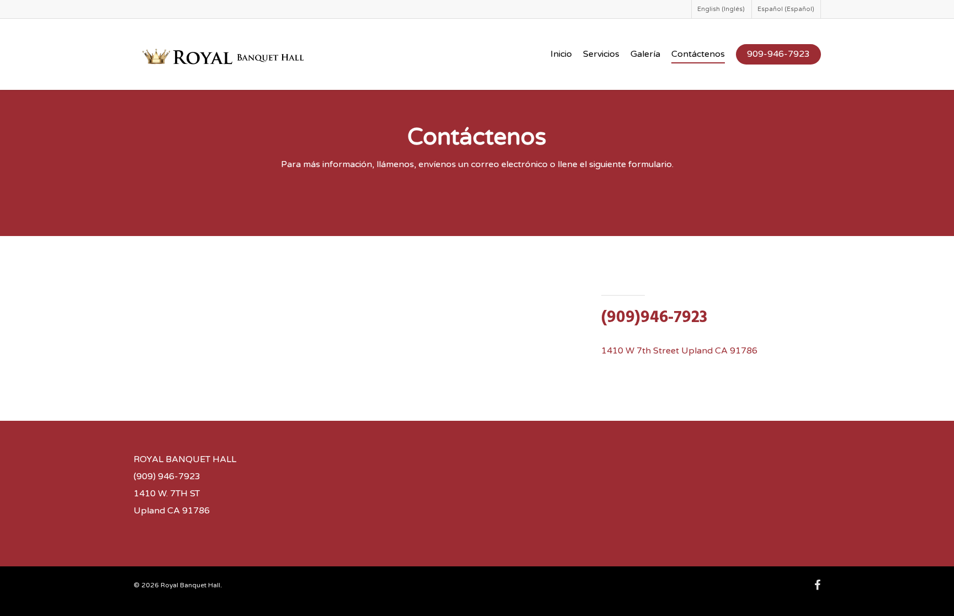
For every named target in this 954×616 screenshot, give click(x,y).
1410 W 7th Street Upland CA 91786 (679, 350)
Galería (645, 54)
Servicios (601, 54)
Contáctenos (698, 54)
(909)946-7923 (654, 317)
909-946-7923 (778, 54)
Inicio (561, 54)
